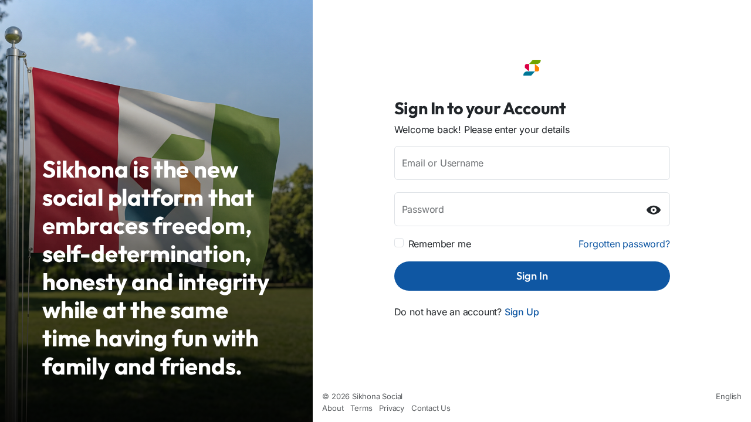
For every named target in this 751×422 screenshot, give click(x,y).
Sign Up (522, 312)
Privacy (391, 408)
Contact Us (431, 408)
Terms (361, 408)
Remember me (439, 244)
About (332, 408)
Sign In (532, 276)
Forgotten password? (624, 244)
